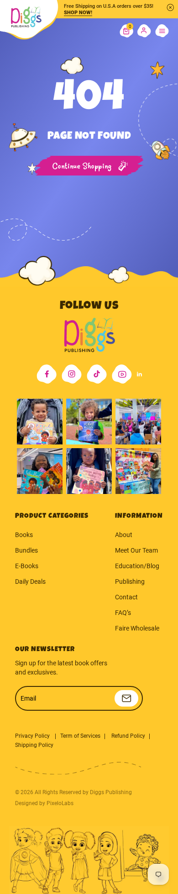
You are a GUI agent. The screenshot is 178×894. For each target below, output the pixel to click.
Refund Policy (128, 736)
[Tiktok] (97, 374)
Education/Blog (137, 566)
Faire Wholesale (137, 628)
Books (24, 535)
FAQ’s (123, 612)
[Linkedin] (139, 374)
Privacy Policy (33, 736)
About (123, 535)
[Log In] (144, 31)
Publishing (130, 581)
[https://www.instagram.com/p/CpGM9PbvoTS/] (138, 471)
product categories (52, 516)
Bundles (26, 550)
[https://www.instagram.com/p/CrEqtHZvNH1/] (89, 421)
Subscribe (126, 698)
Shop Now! (78, 13)
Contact (126, 597)
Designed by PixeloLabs (44, 803)
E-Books (26, 566)
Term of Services (80, 736)
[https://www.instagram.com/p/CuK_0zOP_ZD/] (89, 471)
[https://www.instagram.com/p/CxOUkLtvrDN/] (40, 471)
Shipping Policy (34, 745)
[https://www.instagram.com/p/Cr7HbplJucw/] (40, 421)
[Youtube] (122, 374)
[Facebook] (47, 374)
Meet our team (136, 550)
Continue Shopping (82, 166)
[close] (170, 7)
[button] (126, 31)
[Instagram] (72, 374)
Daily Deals (30, 581)
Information (139, 516)
